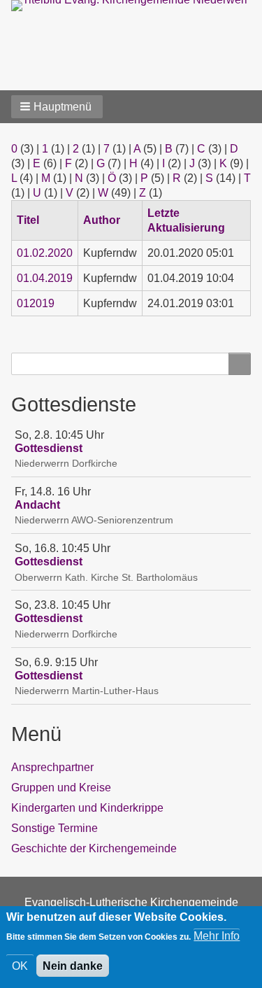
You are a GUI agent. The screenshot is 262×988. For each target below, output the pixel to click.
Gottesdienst (48, 448)
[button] (57, 106)
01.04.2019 (45, 278)
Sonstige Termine (54, 828)
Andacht (37, 505)
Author (101, 220)
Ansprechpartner (52, 767)
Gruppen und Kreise (61, 787)
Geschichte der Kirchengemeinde (94, 848)
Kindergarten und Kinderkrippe (87, 808)
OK (20, 966)
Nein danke (73, 966)
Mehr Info (217, 936)
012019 (35, 303)
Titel (33, 220)
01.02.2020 (45, 253)
